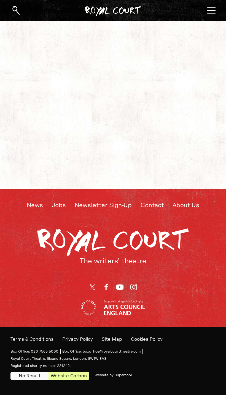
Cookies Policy (147, 339)
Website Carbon (69, 376)
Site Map (112, 339)
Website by (113, 375)
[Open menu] (211, 10)
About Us (186, 205)
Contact (152, 205)
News (35, 205)
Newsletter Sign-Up (103, 205)
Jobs (59, 205)
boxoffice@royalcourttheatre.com (112, 351)
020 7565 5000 (44, 351)
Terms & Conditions (31, 339)
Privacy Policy (77, 339)
